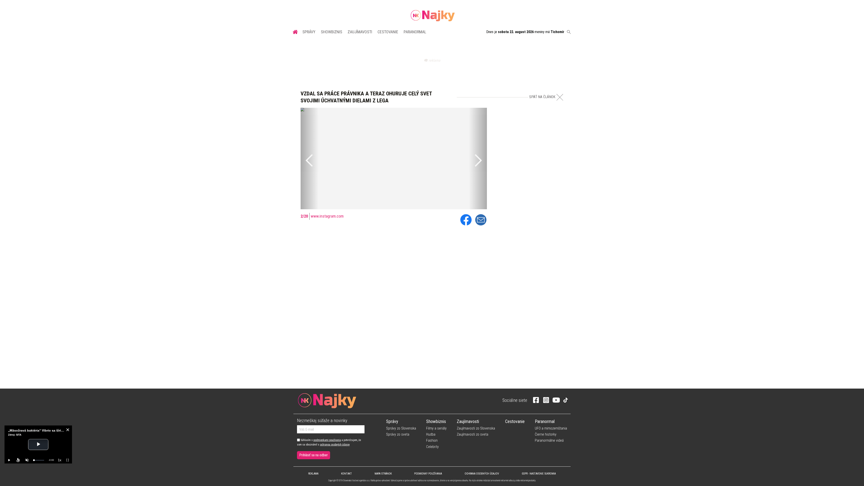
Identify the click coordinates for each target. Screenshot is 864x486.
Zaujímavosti (360, 31)
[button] (310, 158)
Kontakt (346, 473)
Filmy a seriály (436, 428)
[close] (67, 429)
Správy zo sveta (397, 434)
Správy (308, 31)
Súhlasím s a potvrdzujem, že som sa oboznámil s (329, 442)
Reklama (313, 473)
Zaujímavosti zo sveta (472, 434)
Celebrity (432, 447)
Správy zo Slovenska (401, 428)
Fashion (432, 440)
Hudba (430, 434)
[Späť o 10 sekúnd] (18, 460)
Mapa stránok (383, 473)
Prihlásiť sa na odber (313, 455)
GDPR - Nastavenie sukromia (539, 473)
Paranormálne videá (549, 440)
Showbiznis (331, 31)
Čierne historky (545, 434)
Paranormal (415, 31)
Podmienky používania (428, 473)
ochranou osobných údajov (335, 444)
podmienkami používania (327, 440)
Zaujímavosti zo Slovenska (476, 428)
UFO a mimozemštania (551, 428)
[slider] (39, 460)
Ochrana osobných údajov (482, 473)
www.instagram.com (327, 216)
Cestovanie (388, 31)
